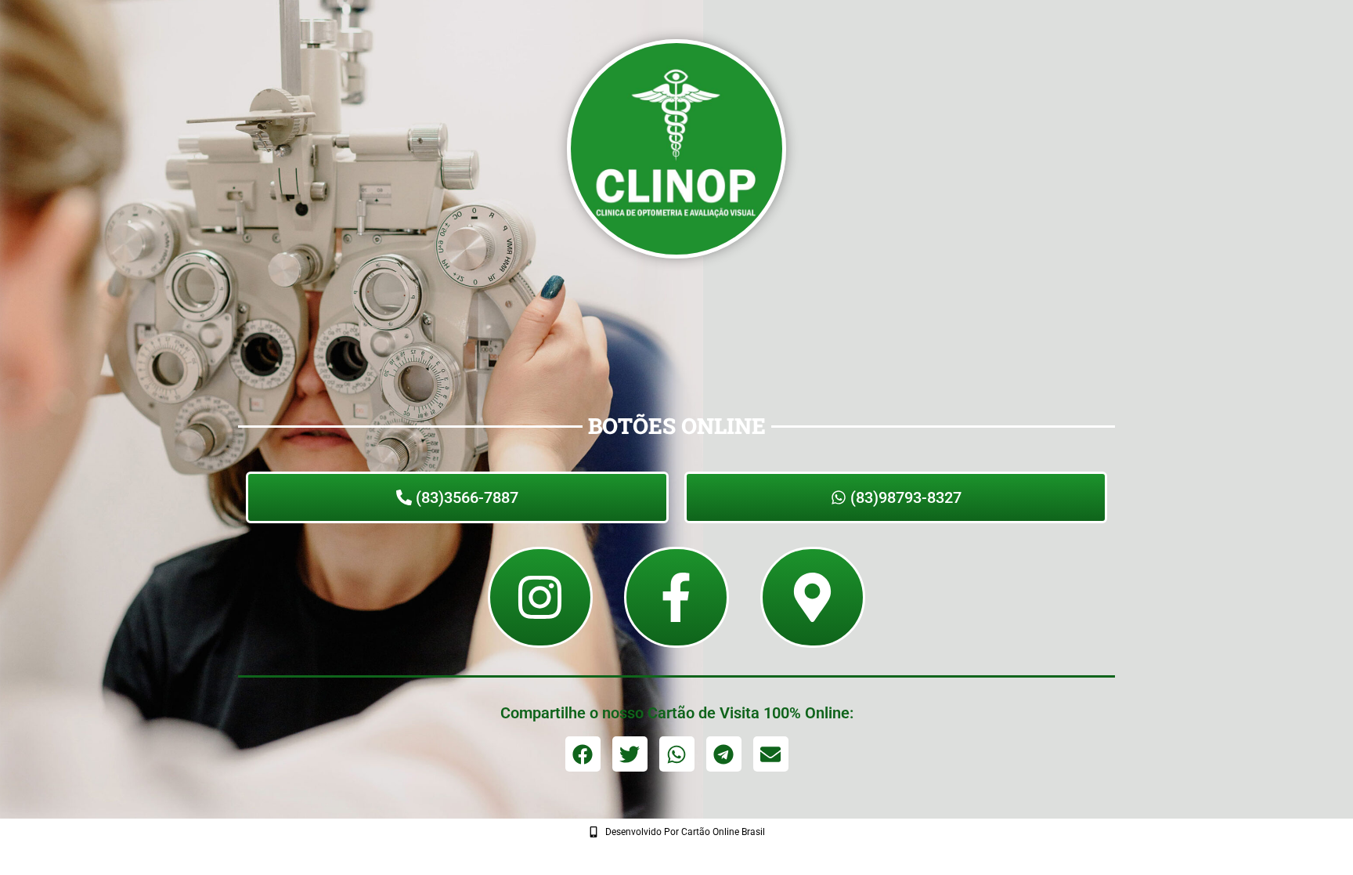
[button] (583, 754)
